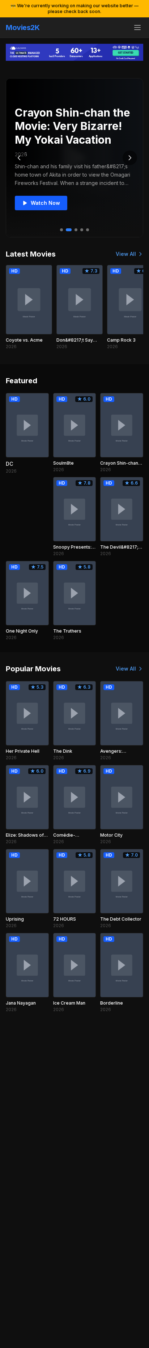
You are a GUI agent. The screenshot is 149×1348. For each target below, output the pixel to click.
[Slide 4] (81, 229)
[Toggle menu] (137, 27)
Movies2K (22, 27)
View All (126, 254)
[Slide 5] (87, 229)
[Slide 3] (75, 229)
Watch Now (45, 203)
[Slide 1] (61, 229)
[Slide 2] (69, 229)
